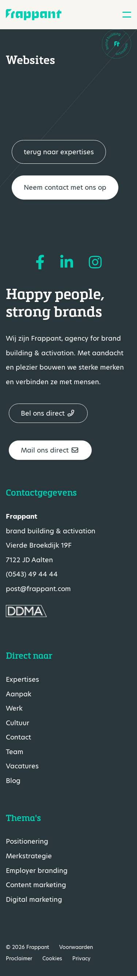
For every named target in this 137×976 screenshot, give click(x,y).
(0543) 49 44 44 (32, 574)
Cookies (52, 958)
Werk (14, 708)
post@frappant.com (38, 588)
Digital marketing (34, 899)
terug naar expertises (59, 151)
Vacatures (22, 766)
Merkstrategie (29, 855)
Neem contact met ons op (65, 187)
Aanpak (18, 694)
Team (14, 751)
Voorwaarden (76, 947)
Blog (13, 780)
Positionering (27, 841)
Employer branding (37, 870)
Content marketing (36, 884)
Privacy (81, 958)
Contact (18, 737)
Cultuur (17, 722)
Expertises (22, 679)
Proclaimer (19, 958)
